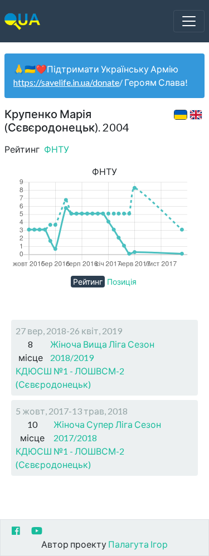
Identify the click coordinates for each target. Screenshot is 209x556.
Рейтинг (88, 281)
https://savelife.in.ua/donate (66, 82)
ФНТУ (56, 149)
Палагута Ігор (138, 544)
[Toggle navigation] (189, 21)
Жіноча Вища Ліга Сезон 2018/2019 (102, 351)
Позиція (122, 281)
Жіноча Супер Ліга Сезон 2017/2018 (107, 431)
